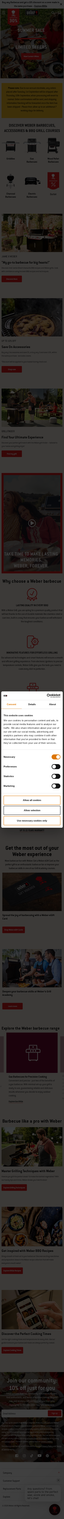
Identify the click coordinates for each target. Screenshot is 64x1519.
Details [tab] (32, 704)
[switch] (56, 766)
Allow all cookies (32, 800)
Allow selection (32, 810)
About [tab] (52, 704)
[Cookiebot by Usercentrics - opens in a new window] (46, 696)
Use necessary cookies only (32, 820)
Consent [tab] (11, 704)
